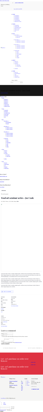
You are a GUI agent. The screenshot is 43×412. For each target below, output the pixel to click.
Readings (6, 92)
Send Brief (2, 181)
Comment (2, 341)
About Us (28, 382)
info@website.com (3, 176)
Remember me (9, 410)
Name (2, 333)
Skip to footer (7, 0)
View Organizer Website (14, 305)
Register (4, 404)
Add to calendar (7, 291)
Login (4, 402)
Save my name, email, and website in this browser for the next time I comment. (15, 336)
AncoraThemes (3, 398)
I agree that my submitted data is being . (12, 342)
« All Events (3, 190)
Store (27, 383)
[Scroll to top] (0, 401)
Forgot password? (3, 410)
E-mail (2, 335)
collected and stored (18, 342)
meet (1, 311)
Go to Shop (2, 187)
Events (4, 92)
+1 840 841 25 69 (35, 389)
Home (2, 92)
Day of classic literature (34, 348)
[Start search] (22, 82)
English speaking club (10, 348)
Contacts (28, 385)
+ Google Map (5, 321)
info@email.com (33, 386)
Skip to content (2, 0)
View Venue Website (4, 326)
